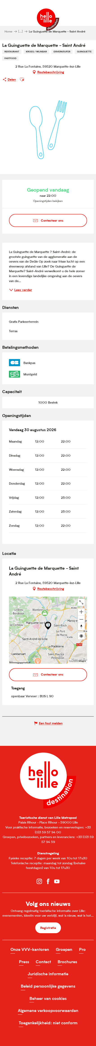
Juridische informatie (48, 973)
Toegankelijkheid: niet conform (48, 1022)
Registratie (48, 927)
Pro (82, 949)
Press (24, 961)
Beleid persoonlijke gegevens (48, 986)
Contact (43, 961)
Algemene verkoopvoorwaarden (48, 1010)
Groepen (64, 949)
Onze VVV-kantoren (29, 949)
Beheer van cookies (48, 998)
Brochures (67, 961)
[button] (22, 79)
